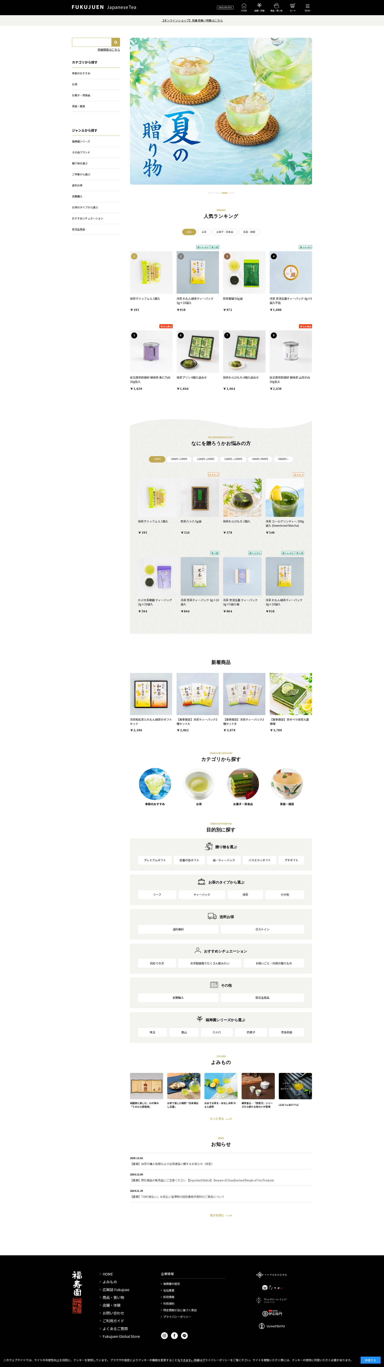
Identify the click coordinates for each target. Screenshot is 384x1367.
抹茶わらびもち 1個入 (236, 521)
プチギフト (291, 860)
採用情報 (168, 1297)
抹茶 (245, 894)
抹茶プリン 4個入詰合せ (192, 377)
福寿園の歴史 (171, 1284)
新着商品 (221, 662)
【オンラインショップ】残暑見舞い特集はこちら (192, 20)
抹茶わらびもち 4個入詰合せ (241, 377)
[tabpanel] (221, 111)
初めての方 (157, 963)
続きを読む (217, 1215)
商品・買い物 (113, 1297)
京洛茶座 (286, 1032)
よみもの (110, 1281)
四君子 (251, 1032)
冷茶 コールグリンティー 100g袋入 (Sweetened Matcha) (285, 523)
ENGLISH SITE (225, 7)
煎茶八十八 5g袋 (191, 521)
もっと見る (217, 1118)
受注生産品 (262, 998)
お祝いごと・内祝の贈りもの (274, 963)
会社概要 (168, 1290)
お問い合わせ (113, 1312)
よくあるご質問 (115, 1328)
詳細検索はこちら (109, 50)
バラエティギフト (260, 860)
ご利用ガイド (113, 1320)
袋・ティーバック (224, 860)
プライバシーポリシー (177, 1317)
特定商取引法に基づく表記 (180, 1310)
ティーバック (202, 894)
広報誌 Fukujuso (116, 1289)
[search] (115, 42)
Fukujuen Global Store (121, 1336)
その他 (285, 894)
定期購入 (178, 998)
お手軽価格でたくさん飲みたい (209, 963)
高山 (184, 1032)
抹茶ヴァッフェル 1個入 (145, 298)
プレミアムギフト (155, 860)
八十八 (217, 1032)
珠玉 (152, 1032)
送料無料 (178, 929)
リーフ (157, 894)
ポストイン (262, 929)
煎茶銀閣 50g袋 (233, 298)
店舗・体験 (112, 1305)
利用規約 (168, 1303)
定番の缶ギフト (189, 860)
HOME (108, 1273)
